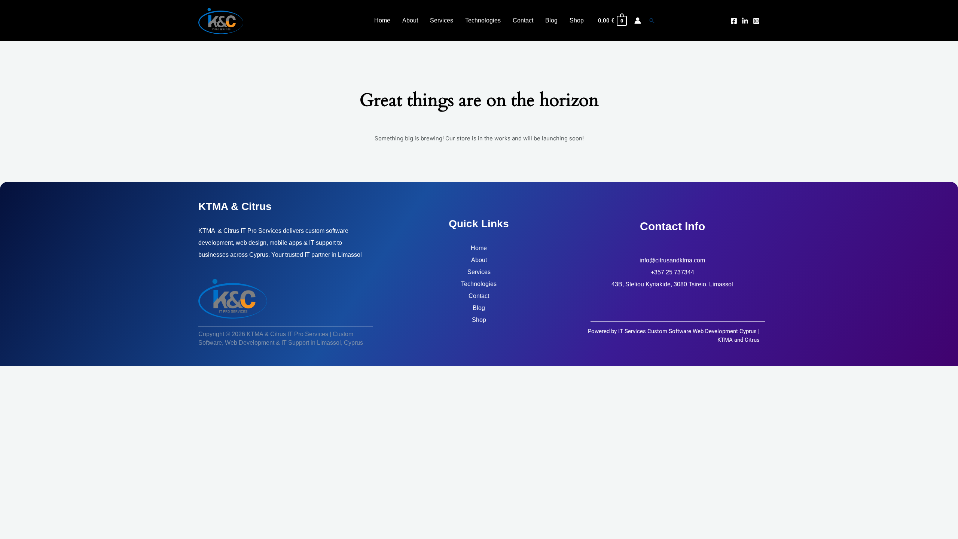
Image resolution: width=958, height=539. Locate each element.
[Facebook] (733, 21)
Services (479, 272)
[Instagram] (756, 21)
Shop (479, 320)
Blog (479, 308)
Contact (479, 296)
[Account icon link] (637, 20)
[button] (652, 20)
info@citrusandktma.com (672, 260)
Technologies (479, 284)
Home (479, 248)
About (479, 260)
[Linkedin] (745, 21)
